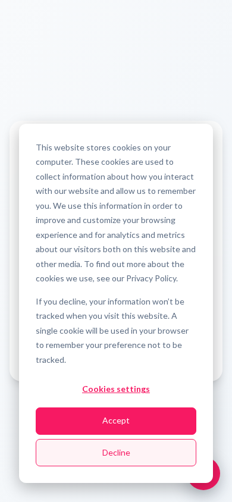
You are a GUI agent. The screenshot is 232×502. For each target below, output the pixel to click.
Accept (116, 420)
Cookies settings (116, 389)
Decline (116, 452)
